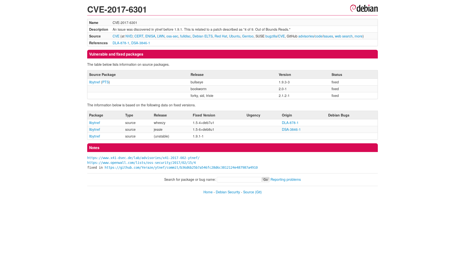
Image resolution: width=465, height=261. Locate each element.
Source (248, 191)
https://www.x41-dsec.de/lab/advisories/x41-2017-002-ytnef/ (143, 158)
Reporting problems (286, 179)
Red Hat (221, 36)
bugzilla (271, 36)
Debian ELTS (203, 36)
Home (208, 191)
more (359, 36)
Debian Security (228, 191)
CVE (116, 36)
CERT (138, 36)
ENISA (150, 36)
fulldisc (185, 36)
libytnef (94, 82)
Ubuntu (234, 36)
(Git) (258, 191)
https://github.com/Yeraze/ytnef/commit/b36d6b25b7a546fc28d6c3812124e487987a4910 (181, 167)
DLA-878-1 (121, 42)
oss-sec (172, 36)
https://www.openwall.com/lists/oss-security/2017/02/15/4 (141, 163)
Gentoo (248, 36)
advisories (306, 36)
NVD (128, 36)
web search (344, 36)
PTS (105, 82)
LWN (160, 36)
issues (328, 36)
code (318, 36)
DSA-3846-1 (140, 42)
